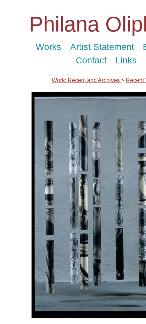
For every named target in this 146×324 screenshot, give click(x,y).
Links (126, 60)
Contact (91, 60)
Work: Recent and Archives (86, 80)
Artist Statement (102, 47)
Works (48, 47)
